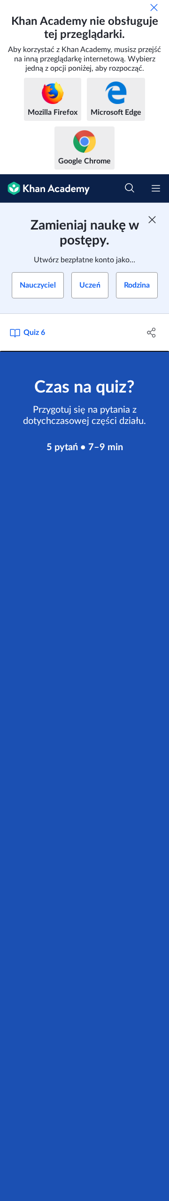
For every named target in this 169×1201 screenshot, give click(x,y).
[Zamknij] (153, 7)
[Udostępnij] (152, 332)
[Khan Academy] (45, 188)
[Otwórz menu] (155, 188)
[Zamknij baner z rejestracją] (152, 219)
